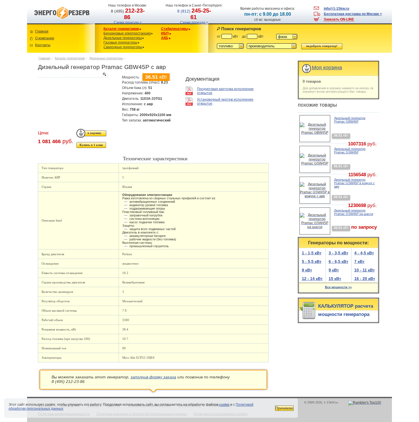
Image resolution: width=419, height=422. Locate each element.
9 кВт (334, 270)
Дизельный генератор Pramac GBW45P (349, 119)
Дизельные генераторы (122, 38)
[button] (286, 36)
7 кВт (359, 261)
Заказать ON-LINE (339, 19)
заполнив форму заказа (153, 377)
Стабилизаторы (174, 29)
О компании (44, 38)
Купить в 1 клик (91, 145)
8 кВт (307, 270)
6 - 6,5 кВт (338, 261)
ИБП (165, 33)
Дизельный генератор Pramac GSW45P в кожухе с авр (354, 183)
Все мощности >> (338, 287)
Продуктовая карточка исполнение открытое (225, 91)
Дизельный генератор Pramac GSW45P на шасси (353, 212)
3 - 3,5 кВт (338, 253)
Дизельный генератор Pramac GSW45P (349, 150)
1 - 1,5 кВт (312, 253)
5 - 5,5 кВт (312, 261)
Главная (41, 31)
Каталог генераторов (121, 29)
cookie (224, 405)
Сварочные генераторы (122, 47)
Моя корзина (327, 67)
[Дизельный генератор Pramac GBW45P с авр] (72, 75)
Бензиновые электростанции (127, 33)
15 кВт (335, 278)
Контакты (42, 45)
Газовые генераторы (120, 42)
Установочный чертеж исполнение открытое (225, 101)
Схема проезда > (128, 23)
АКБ (164, 38)
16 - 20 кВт (364, 278)
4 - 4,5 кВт (364, 253)
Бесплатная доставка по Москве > (353, 14)
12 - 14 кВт (312, 278)
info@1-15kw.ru (336, 9)
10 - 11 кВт (364, 270)
